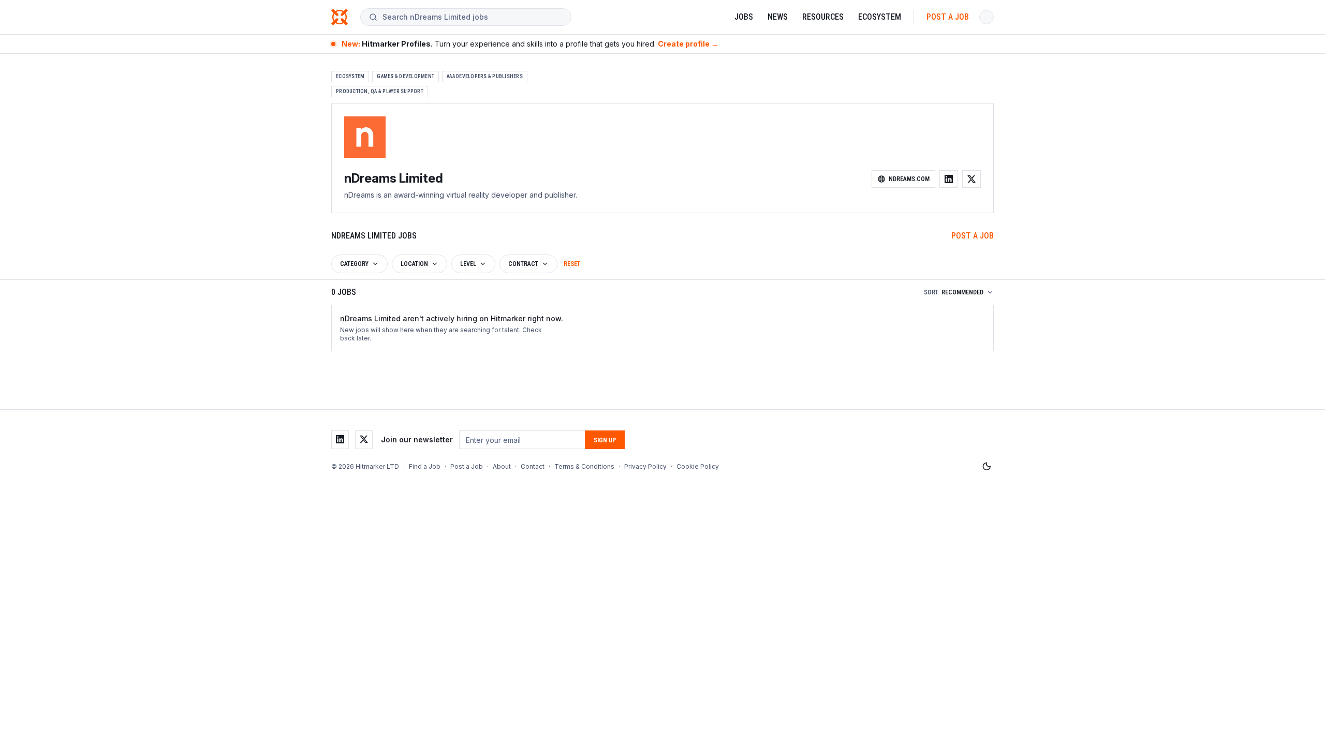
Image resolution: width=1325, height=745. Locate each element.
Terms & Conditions (584, 466)
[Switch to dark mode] (986, 466)
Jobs (743, 17)
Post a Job (947, 17)
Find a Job (424, 466)
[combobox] (472, 17)
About (502, 466)
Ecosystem (879, 17)
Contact (532, 466)
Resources (823, 17)
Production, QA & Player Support (379, 91)
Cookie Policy (697, 466)
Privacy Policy (645, 466)
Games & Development (405, 76)
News (778, 17)
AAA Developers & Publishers (485, 76)
